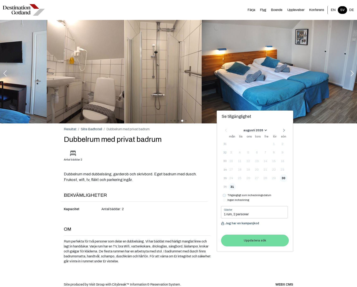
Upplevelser (296, 10)
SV (342, 10)
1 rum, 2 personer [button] (236, 214)
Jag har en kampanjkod (242, 223)
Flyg (263, 10)
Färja (251, 10)
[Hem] (24, 10)
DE (351, 10)
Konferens (316, 10)
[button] (5, 74)
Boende (276, 10)
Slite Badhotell (91, 129)
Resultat (70, 129)
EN (333, 10)
